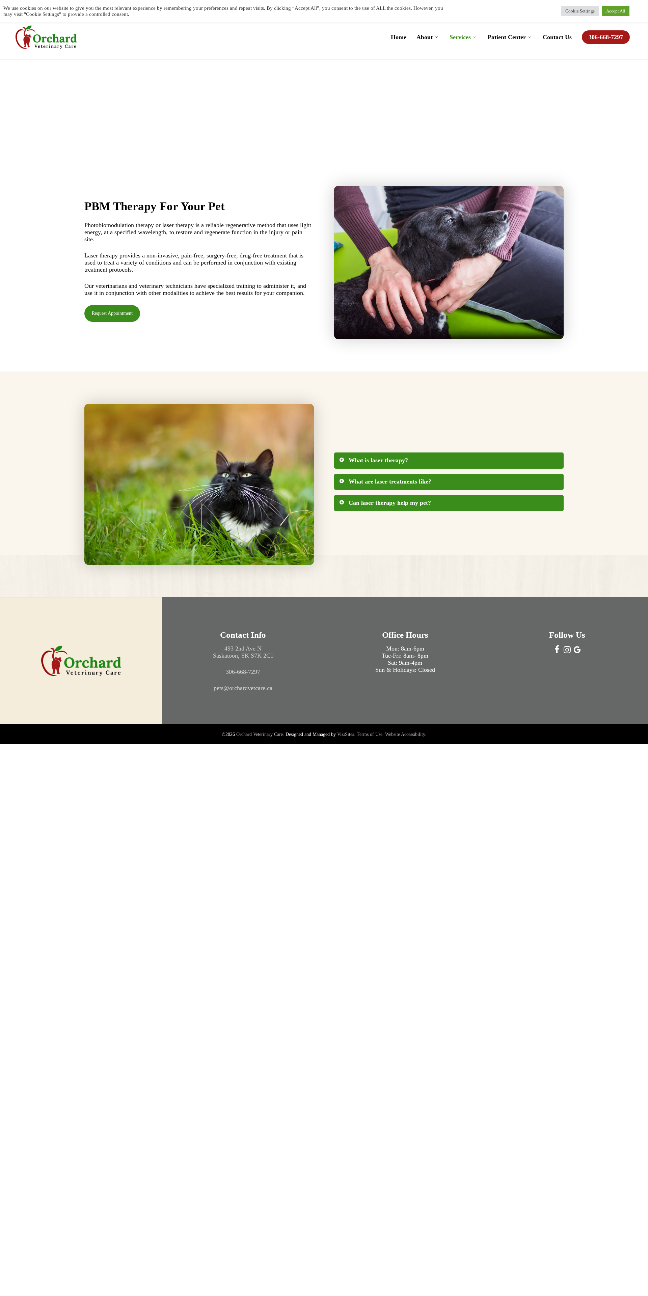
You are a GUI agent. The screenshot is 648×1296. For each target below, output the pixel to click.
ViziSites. (346, 734)
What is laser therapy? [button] (378, 460)
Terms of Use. (370, 734)
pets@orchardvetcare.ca (243, 688)
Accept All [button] (615, 10)
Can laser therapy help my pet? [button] (390, 502)
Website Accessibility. (405, 734)
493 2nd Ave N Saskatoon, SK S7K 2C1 (243, 652)
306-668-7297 (243, 671)
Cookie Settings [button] (580, 10)
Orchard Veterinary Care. (260, 734)
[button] (112, 313)
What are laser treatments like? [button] (390, 481)
